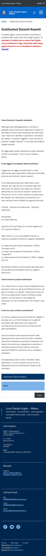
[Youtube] (12, 527)
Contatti (25, 543)
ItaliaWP (15, 547)
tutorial (5, 49)
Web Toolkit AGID (16, 550)
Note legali (14, 543)
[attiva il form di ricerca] (34, 13)
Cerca (5, 385)
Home (3, 21)
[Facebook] (5, 527)
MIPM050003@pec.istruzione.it (15, 499)
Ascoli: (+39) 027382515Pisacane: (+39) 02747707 (12, 473)
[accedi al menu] (41, 12)
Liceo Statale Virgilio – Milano (18, 13)
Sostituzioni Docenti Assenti (14, 376)
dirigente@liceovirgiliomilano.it (14, 510)
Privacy (3, 543)
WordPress (17, 545)
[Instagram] (18, 527)
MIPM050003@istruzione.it (13, 505)
